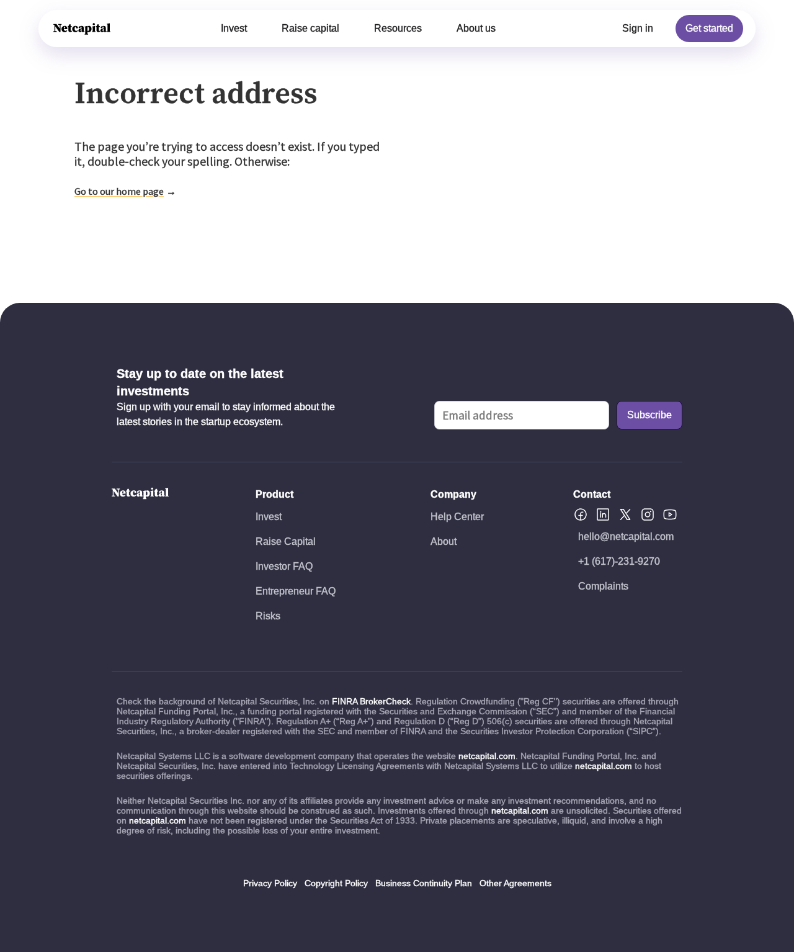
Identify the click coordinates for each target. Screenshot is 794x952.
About (443, 541)
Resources (398, 28)
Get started (709, 28)
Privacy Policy (270, 883)
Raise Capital (286, 541)
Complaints (603, 586)
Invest (234, 28)
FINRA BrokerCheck (371, 701)
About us (476, 28)
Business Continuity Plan (423, 883)
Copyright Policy (336, 883)
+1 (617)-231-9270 (619, 561)
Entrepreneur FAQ (296, 591)
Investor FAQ (284, 566)
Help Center (457, 516)
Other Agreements (515, 883)
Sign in (637, 28)
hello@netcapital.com (626, 536)
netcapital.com (486, 756)
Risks (268, 616)
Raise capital (310, 28)
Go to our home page (119, 191)
